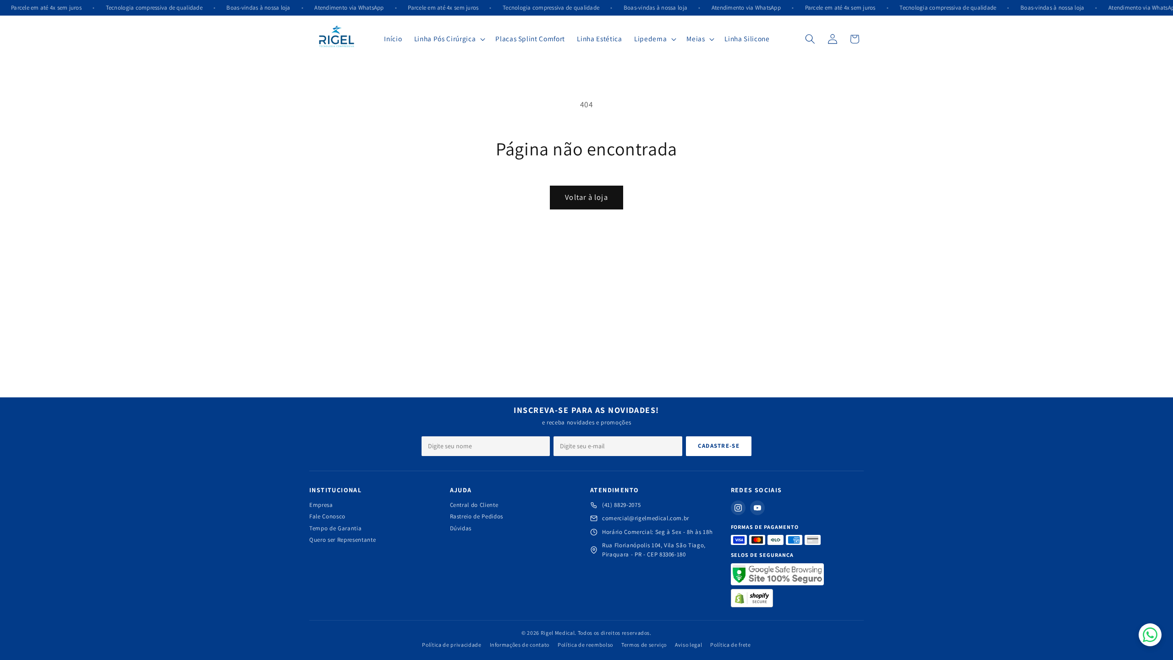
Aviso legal (688, 644)
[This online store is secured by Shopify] (752, 598)
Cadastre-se (719, 446)
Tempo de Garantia (335, 528)
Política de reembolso (585, 644)
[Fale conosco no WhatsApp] (1150, 634)
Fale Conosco (327, 516)
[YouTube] (757, 507)
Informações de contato (520, 644)
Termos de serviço (644, 644)
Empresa (321, 505)
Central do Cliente (474, 505)
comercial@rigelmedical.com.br (645, 518)
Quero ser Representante (342, 540)
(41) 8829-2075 (621, 505)
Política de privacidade (451, 644)
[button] (448, 39)
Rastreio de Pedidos (477, 516)
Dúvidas (461, 528)
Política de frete (730, 644)
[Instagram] (738, 507)
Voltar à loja (586, 197)
